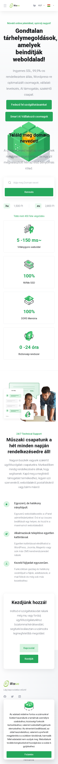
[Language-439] (50, 5)
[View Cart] (34, 5)
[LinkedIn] (19, 696)
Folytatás (29, 754)
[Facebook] (5, 696)
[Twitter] (12, 696)
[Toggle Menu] (4, 5)
